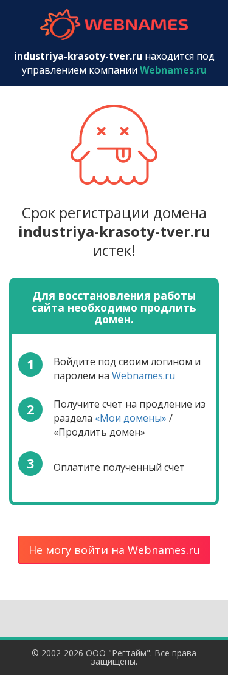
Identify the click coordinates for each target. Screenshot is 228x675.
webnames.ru (114, 24)
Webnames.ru (143, 375)
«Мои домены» (131, 418)
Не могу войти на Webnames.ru (114, 550)
